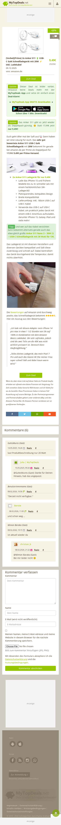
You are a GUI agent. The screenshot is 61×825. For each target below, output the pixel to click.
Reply (29, 448)
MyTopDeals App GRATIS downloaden (31, 102)
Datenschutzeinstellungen (20, 811)
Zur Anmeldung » (19, 774)
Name (8, 607)
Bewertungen (17, 312)
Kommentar (11, 575)
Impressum (12, 805)
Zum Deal (31, 78)
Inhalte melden (14, 808)
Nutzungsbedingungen (16, 662)
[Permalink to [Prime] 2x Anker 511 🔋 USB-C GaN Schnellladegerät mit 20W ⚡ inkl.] (31, 41)
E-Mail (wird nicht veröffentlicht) (21, 619)
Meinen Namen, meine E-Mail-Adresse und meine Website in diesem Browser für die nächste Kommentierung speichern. (30, 637)
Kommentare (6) (16, 430)
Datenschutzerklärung (16, 659)
